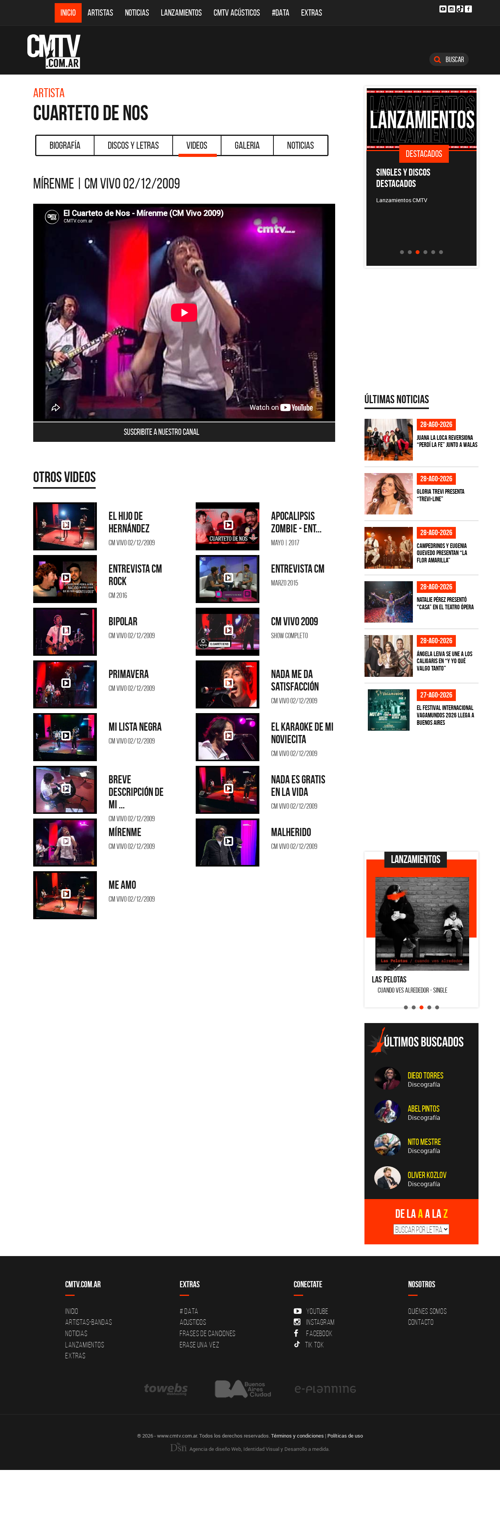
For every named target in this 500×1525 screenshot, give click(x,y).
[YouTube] (442, 8)
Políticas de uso (345, 1435)
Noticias (137, 13)
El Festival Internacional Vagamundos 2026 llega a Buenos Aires (445, 715)
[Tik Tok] (460, 8)
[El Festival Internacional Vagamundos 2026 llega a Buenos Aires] (388, 710)
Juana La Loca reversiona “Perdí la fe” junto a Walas (447, 441)
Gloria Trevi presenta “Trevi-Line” (440, 495)
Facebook (319, 1333)
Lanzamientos (181, 13)
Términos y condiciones (297, 1435)
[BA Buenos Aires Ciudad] (242, 1389)
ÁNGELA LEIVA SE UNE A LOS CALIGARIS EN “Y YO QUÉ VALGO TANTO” (444, 661)
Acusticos (193, 1322)
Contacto (421, 1322)
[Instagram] (451, 8)
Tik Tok (314, 1344)
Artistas (100, 13)
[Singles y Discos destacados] (421, 119)
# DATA (189, 1311)
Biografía (65, 145)
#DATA (280, 13)
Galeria (247, 145)
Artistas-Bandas (88, 1322)
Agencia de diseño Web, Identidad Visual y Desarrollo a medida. (259, 1448)
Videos (196, 145)
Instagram (320, 1322)
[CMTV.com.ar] (59, 51)
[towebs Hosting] (167, 1389)
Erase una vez (200, 1344)
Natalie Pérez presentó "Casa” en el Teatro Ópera (445, 603)
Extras (311, 13)
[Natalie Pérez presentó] (388, 602)
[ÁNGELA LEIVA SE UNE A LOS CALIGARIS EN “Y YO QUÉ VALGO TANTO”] (388, 656)
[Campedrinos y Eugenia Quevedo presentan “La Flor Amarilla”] (388, 548)
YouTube (317, 1311)
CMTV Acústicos (237, 13)
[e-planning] (325, 1389)
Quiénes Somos (427, 1311)
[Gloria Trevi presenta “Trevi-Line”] (388, 494)
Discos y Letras (133, 145)
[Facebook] (468, 8)
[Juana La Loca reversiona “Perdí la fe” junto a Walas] (388, 440)
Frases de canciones (208, 1333)
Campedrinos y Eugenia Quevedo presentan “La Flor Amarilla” (442, 553)
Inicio (68, 13)
